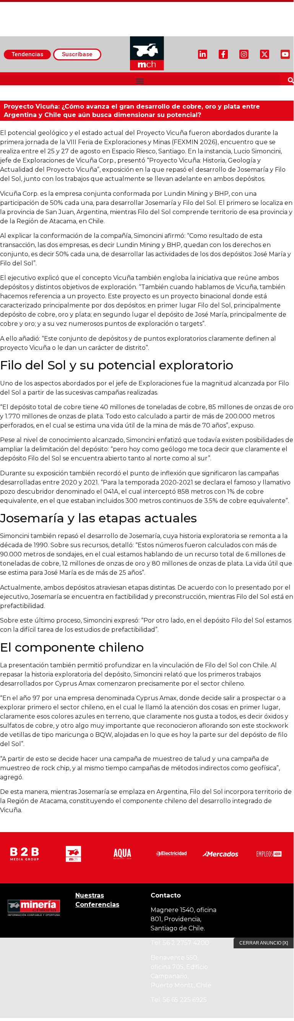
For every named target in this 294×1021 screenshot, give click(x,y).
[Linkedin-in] (202, 54)
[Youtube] (285, 54)
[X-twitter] (264, 54)
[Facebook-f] (223, 54)
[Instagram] (244, 54)
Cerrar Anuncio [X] (263, 943)
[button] (140, 81)
